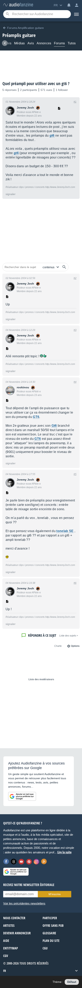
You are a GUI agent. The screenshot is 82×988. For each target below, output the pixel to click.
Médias (19, 43)
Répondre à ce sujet (42, 635)
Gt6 (54, 425)
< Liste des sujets (68, 635)
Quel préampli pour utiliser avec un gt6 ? (35, 83)
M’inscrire (55, 894)
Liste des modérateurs (41, 679)
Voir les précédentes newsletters (24, 903)
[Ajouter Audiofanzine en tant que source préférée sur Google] (22, 796)
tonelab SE (64, 531)
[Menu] (76, 14)
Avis (30, 43)
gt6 (52, 135)
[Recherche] (7, 14)
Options (75, 646)
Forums (59, 43)
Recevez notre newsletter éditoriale (28, 885)
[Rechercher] (64, 267)
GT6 (36, 417)
